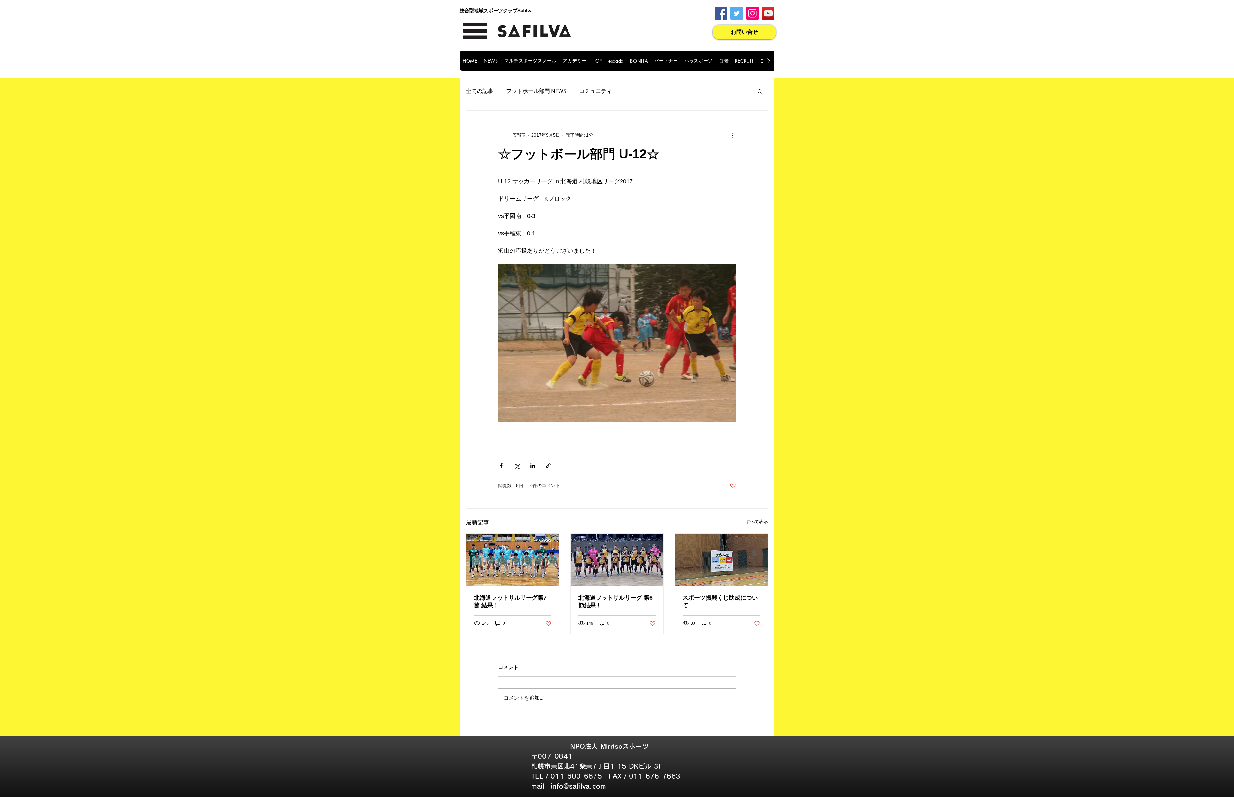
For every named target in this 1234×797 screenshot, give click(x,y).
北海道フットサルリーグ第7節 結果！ (510, 601)
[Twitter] (736, 13)
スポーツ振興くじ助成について (720, 601)
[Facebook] (721, 13)
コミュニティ (595, 91)
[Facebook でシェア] (501, 466)
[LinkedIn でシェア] (533, 466)
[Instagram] (752, 13)
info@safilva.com (578, 786)
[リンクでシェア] (548, 466)
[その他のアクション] (732, 135)
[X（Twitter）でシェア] (517, 466)
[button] (760, 91)
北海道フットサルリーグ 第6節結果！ (615, 601)
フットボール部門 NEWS (536, 91)
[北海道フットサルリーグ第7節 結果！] (512, 560)
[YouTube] (768, 13)
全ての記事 (479, 91)
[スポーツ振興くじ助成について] (721, 560)
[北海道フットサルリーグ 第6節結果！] (617, 560)
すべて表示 (757, 521)
